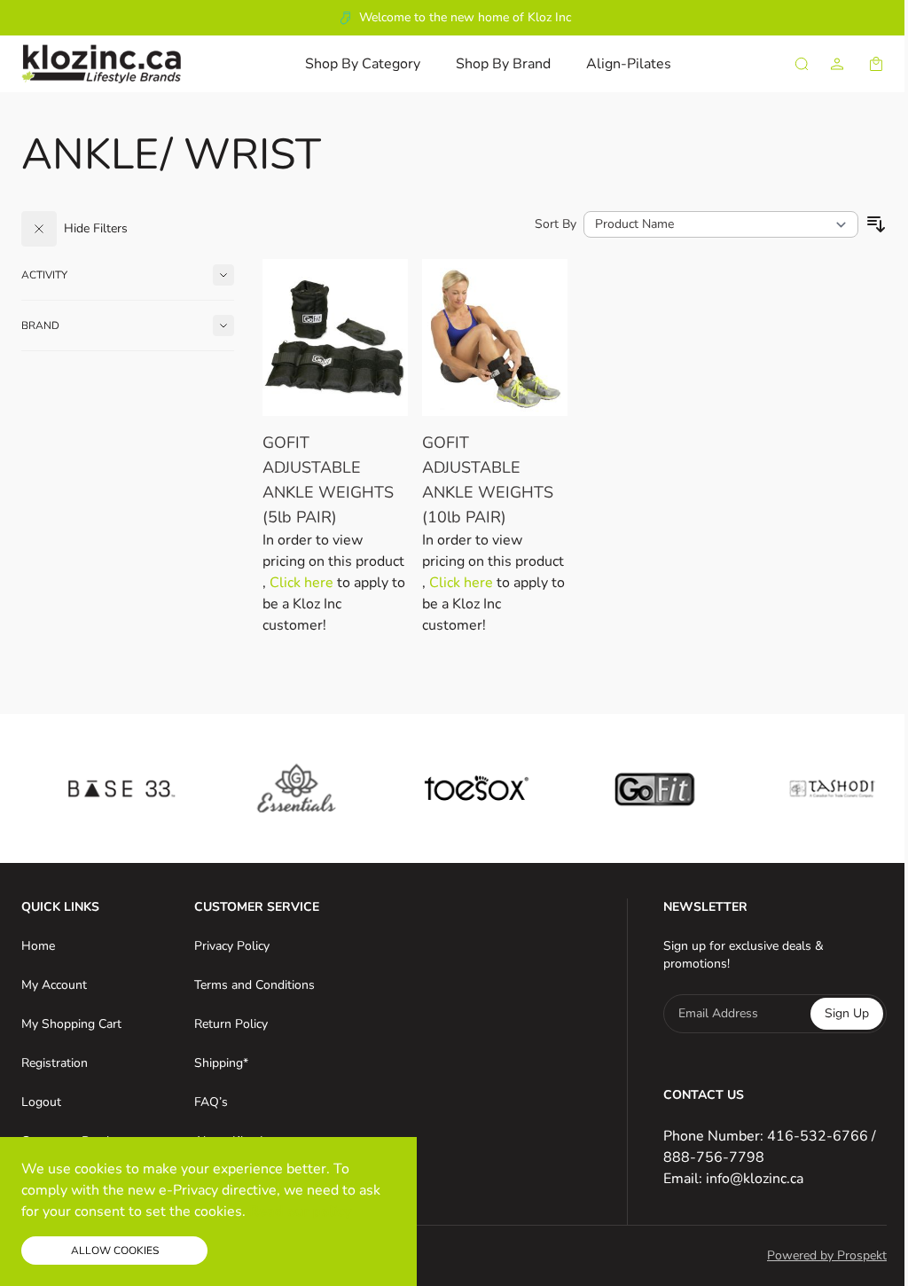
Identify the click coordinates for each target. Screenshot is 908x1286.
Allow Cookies (115, 1250)
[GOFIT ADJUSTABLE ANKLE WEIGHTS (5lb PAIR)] (335, 337)
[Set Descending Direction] (876, 224)
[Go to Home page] (101, 63)
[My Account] (837, 63)
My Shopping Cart (71, 1023)
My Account (54, 984)
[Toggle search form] (801, 64)
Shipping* (221, 1063)
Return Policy (231, 1023)
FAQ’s (211, 1102)
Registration (54, 1063)
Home (38, 945)
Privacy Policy (232, 945)
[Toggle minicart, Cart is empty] (876, 63)
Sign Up (847, 1013)
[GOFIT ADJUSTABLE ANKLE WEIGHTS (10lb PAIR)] (495, 337)
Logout (41, 1102)
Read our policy (300, 1211)
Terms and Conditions (254, 984)
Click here (303, 582)
